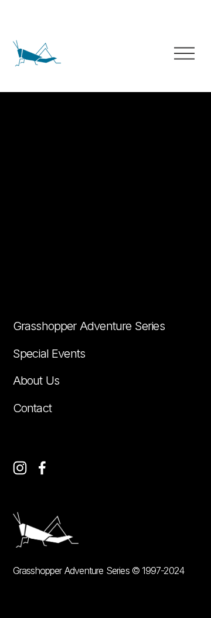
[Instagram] (20, 468)
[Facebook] (42, 468)
